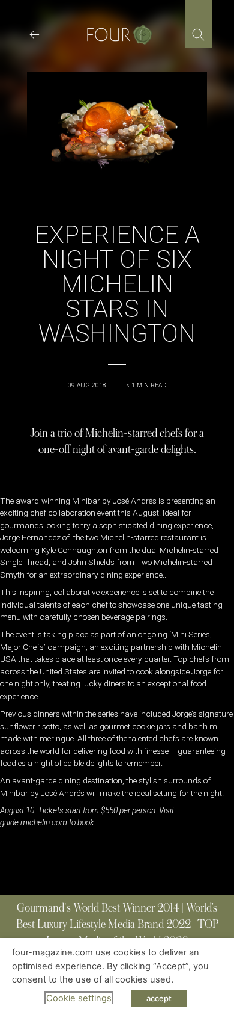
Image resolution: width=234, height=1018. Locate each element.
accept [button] (159, 998)
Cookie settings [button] (79, 998)
